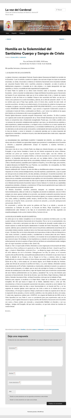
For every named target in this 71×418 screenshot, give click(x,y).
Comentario (12, 348)
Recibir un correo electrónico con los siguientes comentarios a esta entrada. (29, 396)
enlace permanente (54, 329)
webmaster (23, 57)
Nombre (12, 373)
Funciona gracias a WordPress (35, 411)
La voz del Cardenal (18, 10)
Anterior (8, 39)
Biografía (14, 33)
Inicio (7, 33)
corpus (34, 329)
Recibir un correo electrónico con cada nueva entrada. (23, 399)
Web (10, 391)
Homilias (23, 329)
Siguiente (62, 39)
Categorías (22, 33)
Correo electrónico (14, 382)
